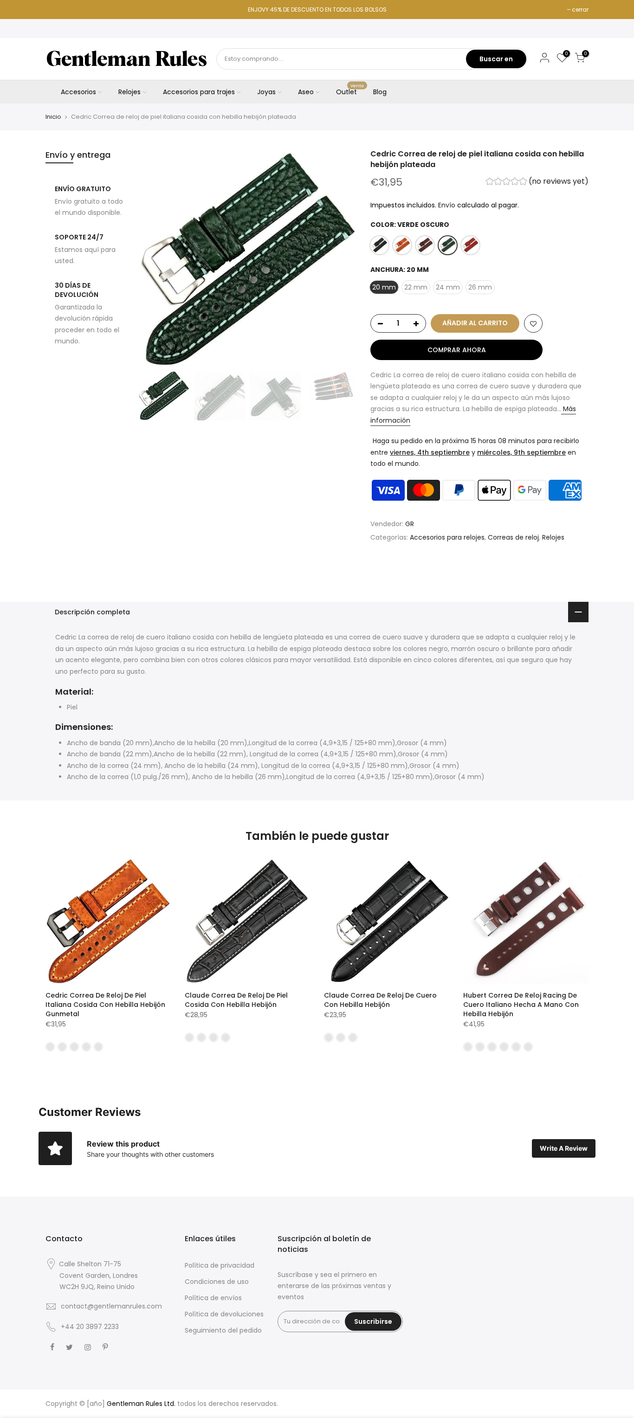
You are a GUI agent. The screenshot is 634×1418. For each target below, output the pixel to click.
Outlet (350, 90)
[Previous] (154, 257)
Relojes (129, 92)
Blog (380, 92)
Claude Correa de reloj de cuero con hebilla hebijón (380, 1000)
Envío (446, 205)
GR (409, 524)
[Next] (340, 257)
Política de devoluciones (224, 1314)
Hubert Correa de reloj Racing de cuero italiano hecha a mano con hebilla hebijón (521, 1004)
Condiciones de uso (217, 1281)
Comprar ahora (456, 349)
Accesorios (78, 92)
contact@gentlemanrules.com (111, 1306)
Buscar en (496, 59)
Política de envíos (213, 1297)
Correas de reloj (513, 537)
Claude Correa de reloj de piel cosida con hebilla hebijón (236, 1000)
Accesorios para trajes (199, 92)
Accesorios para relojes (447, 537)
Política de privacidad (219, 1265)
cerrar (580, 9)
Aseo (306, 92)
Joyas (266, 92)
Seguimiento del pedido (223, 1330)
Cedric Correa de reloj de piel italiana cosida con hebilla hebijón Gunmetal (105, 1004)
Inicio (53, 117)
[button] (537, 182)
